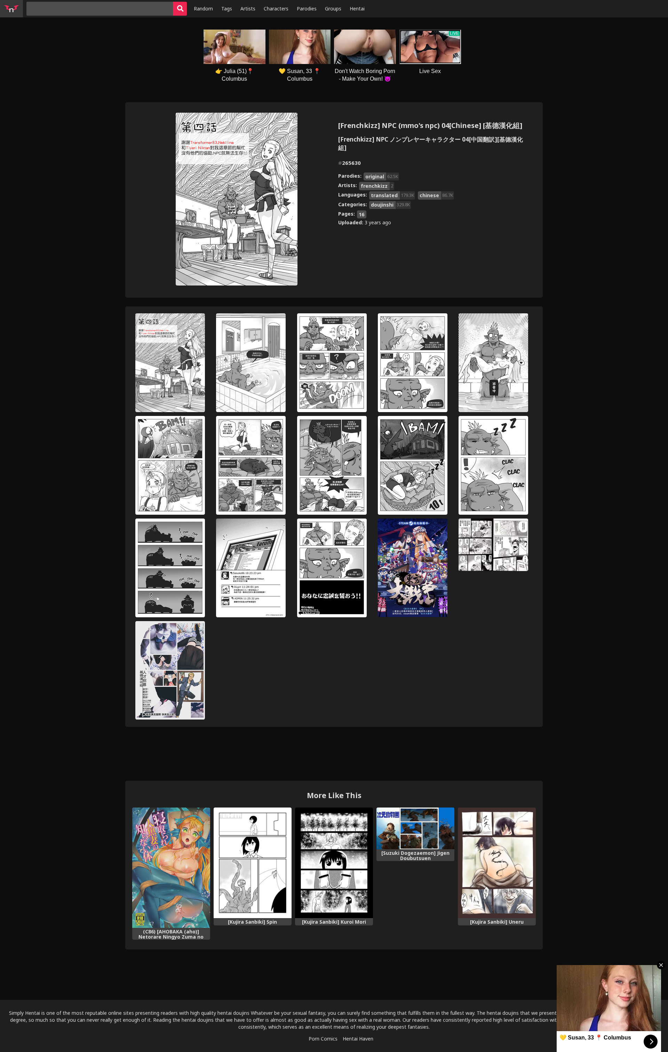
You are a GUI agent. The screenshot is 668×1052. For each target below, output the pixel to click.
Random (203, 8)
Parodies (307, 8)
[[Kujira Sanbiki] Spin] (253, 863)
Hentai (357, 8)
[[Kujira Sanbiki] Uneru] (497, 863)
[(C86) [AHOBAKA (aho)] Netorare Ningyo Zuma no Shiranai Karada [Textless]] (171, 867)
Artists (247, 8)
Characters (276, 8)
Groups (333, 8)
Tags (226, 8)
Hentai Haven (358, 1038)
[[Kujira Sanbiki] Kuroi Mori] (334, 863)
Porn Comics (323, 1038)
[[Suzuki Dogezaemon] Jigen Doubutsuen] (415, 828)
